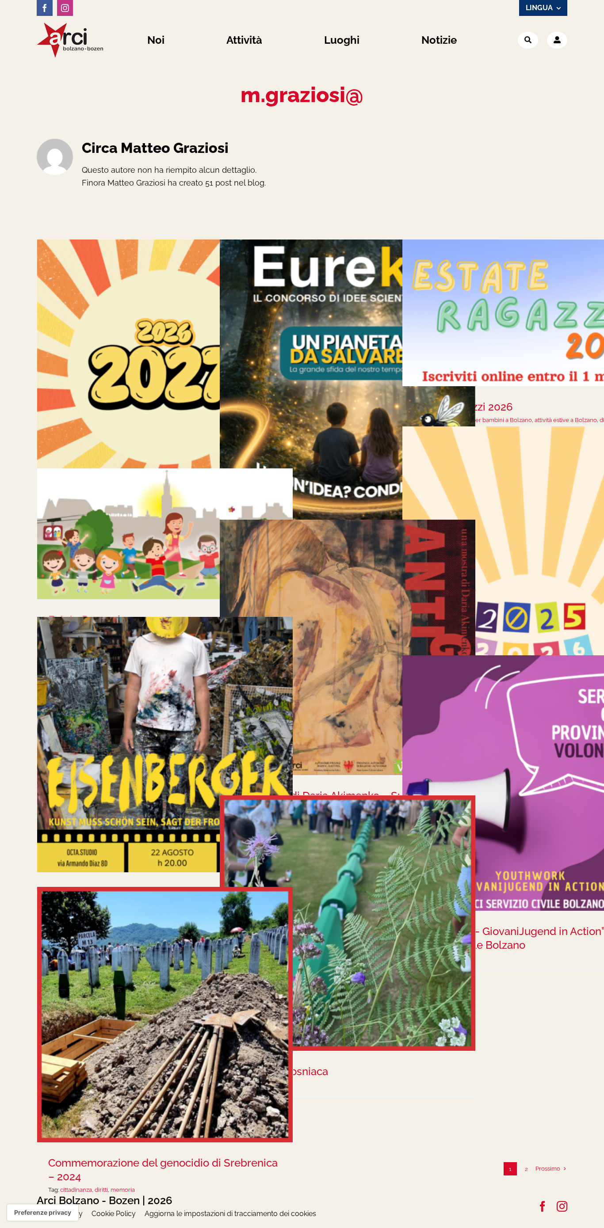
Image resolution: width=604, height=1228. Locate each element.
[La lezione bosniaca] (347, 923)
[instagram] (65, 8)
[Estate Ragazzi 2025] (165, 533)
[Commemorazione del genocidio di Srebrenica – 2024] (165, 1014)
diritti (101, 1189)
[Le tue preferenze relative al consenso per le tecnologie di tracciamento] (42, 1212)
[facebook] (45, 8)
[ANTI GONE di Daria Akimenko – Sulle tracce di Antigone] (347, 647)
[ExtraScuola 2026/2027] (165, 367)
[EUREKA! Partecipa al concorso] (347, 381)
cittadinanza (76, 1189)
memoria (123, 1189)
